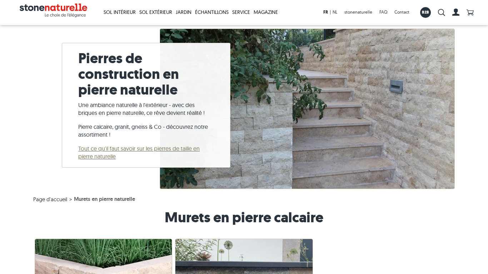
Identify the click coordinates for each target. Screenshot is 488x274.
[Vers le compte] (455, 12)
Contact (401, 12)
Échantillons (212, 12)
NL (335, 12)
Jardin (183, 12)
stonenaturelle (358, 12)
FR (325, 12)
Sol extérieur (155, 12)
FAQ (383, 12)
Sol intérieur (120, 12)
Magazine (266, 12)
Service (241, 12)
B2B (425, 12)
